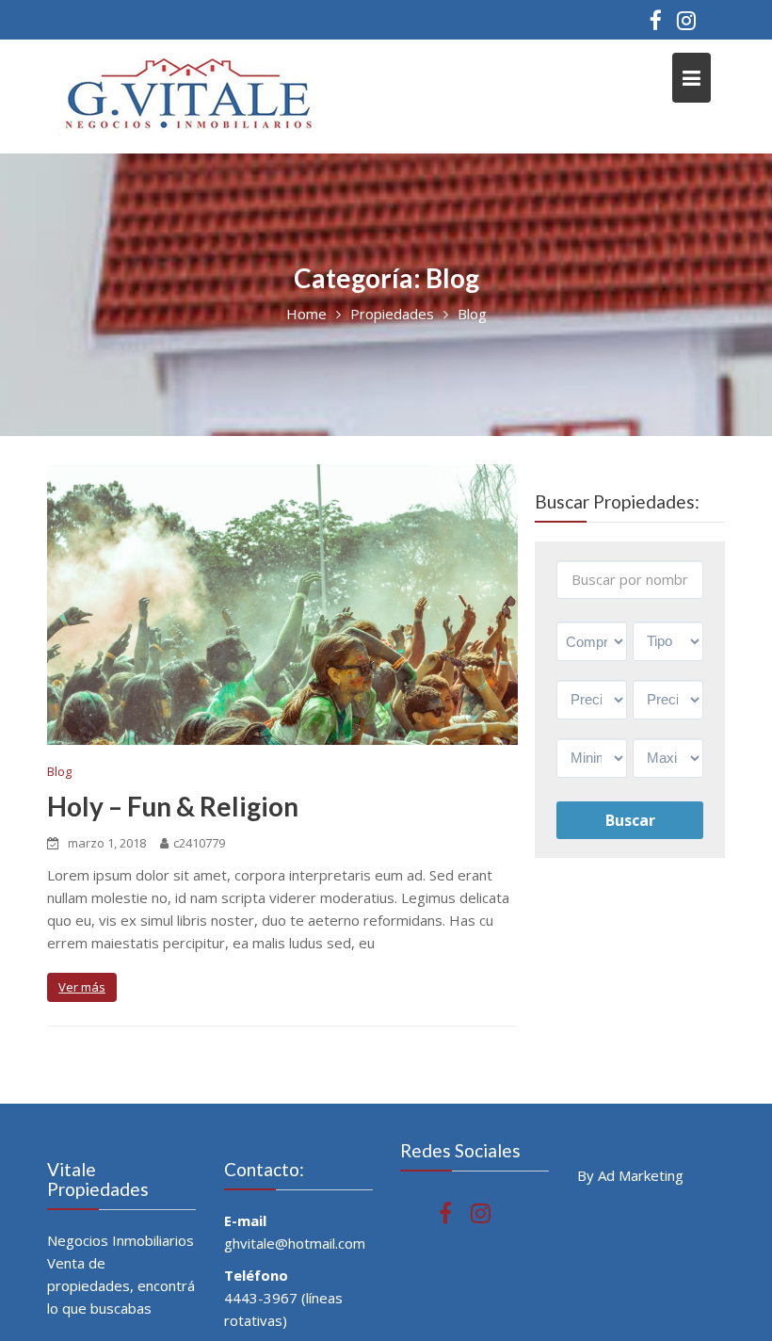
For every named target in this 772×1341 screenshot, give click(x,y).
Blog (59, 771)
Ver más (81, 986)
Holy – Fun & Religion (172, 806)
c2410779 (199, 842)
